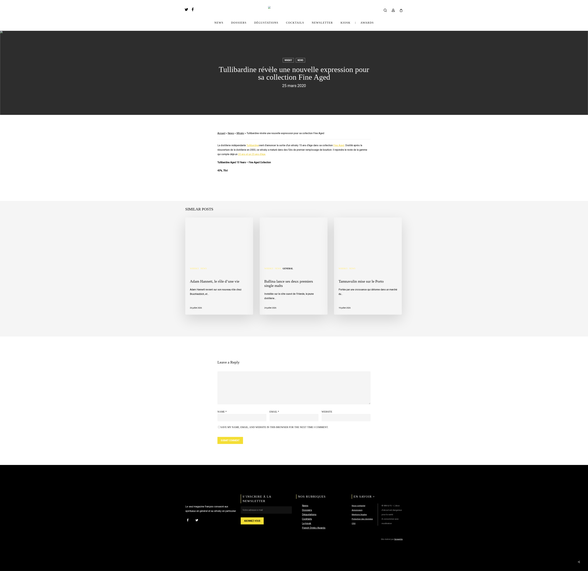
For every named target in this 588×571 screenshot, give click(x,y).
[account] (393, 10)
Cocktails (307, 519)
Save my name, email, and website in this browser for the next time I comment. (274, 427)
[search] (385, 10)
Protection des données (362, 519)
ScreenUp (398, 539)
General (288, 268)
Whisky (288, 60)
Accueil (221, 133)
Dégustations (309, 514)
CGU (354, 523)
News (300, 60)
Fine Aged (338, 145)
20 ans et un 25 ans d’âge (251, 154)
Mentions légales (359, 514)
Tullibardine (253, 145)
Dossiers (307, 510)
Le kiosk (306, 523)
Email (274, 411)
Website (327, 411)
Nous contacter (358, 505)
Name (222, 411)
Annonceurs (357, 510)
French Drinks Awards (313, 527)
